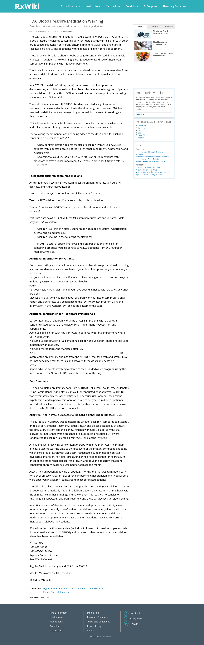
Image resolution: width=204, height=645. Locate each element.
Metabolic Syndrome (155, 152)
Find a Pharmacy (70, 6)
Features (154, 26)
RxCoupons (150, 6)
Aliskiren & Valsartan (143, 172)
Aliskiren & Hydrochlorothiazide (147, 170)
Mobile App (93, 612)
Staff (49, 31)
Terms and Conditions (98, 621)
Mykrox (138, 174)
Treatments (142, 130)
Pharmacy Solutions (174, 6)
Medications (113, 6)
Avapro (145, 174)
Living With (142, 135)
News (140, 26)
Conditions (132, 6)
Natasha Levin (68, 31)
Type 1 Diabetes (153, 159)
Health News (92, 6)
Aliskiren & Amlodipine (151, 167)
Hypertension (50, 588)
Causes (140, 133)
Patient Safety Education (56, 592)
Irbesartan (155, 172)
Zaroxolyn (152, 174)
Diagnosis (141, 128)
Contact (91, 630)
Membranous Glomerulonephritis (148, 156)
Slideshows (168, 26)
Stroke (162, 161)
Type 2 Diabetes (142, 161)
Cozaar (159, 174)
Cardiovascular (67, 588)
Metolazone (164, 172)
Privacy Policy (94, 626)
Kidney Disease (95, 588)
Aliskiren (139, 167)
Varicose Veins (154, 161)
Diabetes (81, 588)
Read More (140, 114)
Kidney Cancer (141, 159)
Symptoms (142, 126)
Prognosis (141, 137)
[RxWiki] (27, 6)
